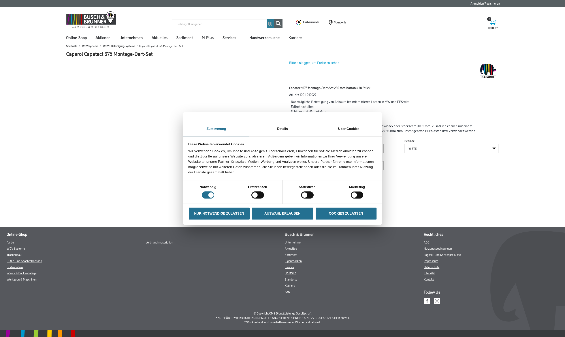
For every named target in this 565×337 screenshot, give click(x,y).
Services (229, 37)
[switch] (259, 195)
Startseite (71, 46)
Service (289, 267)
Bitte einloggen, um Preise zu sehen (314, 62)
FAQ (287, 291)
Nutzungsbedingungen (438, 248)
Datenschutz (431, 267)
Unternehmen (131, 37)
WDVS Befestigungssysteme (119, 46)
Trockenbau (14, 254)
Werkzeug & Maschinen (21, 279)
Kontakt (429, 279)
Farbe (10, 242)
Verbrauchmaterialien (159, 242)
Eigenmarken (293, 260)
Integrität (429, 273)
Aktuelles (160, 37)
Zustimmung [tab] (216, 129)
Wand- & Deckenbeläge (21, 273)
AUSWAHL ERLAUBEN (282, 213)
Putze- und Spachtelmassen (24, 260)
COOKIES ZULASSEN (346, 213)
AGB (426, 242)
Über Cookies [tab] (348, 129)
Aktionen (103, 37)
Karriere (295, 37)
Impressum (431, 260)
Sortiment (184, 37)
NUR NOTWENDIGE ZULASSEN (219, 213)
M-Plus (208, 37)
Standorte (291, 279)
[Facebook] (427, 300)
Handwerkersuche (264, 37)
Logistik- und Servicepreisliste (442, 254)
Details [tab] (282, 129)
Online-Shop (76, 37)
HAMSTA (290, 273)
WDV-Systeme (90, 46)
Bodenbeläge (15, 267)
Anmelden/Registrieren (485, 3)
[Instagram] (437, 300)
